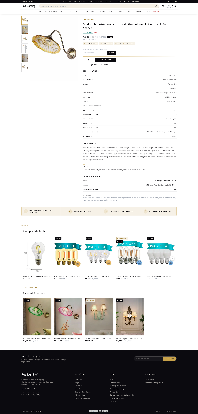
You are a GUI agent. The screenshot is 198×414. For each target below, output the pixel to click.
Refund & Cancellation (83, 392)
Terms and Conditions (82, 398)
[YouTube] (38, 394)
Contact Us (79, 386)
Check (111, 53)
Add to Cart (105, 60)
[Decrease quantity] (84, 60)
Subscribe (170, 358)
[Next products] (172, 258)
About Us (78, 389)
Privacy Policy (80, 395)
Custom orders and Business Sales (122, 395)
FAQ (111, 379)
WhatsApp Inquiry (101, 64)
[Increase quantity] (92, 60)
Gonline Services (171, 411)
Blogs (77, 383)
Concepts (78, 379)
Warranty (113, 401)
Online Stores (149, 379)
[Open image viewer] (54, 48)
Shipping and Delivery (118, 386)
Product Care (114, 392)
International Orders (117, 398)
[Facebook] (23, 394)
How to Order (115, 383)
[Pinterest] (28, 394)
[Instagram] (33, 394)
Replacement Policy (117, 389)
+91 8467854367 (30, 389)
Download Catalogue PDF (154, 383)
